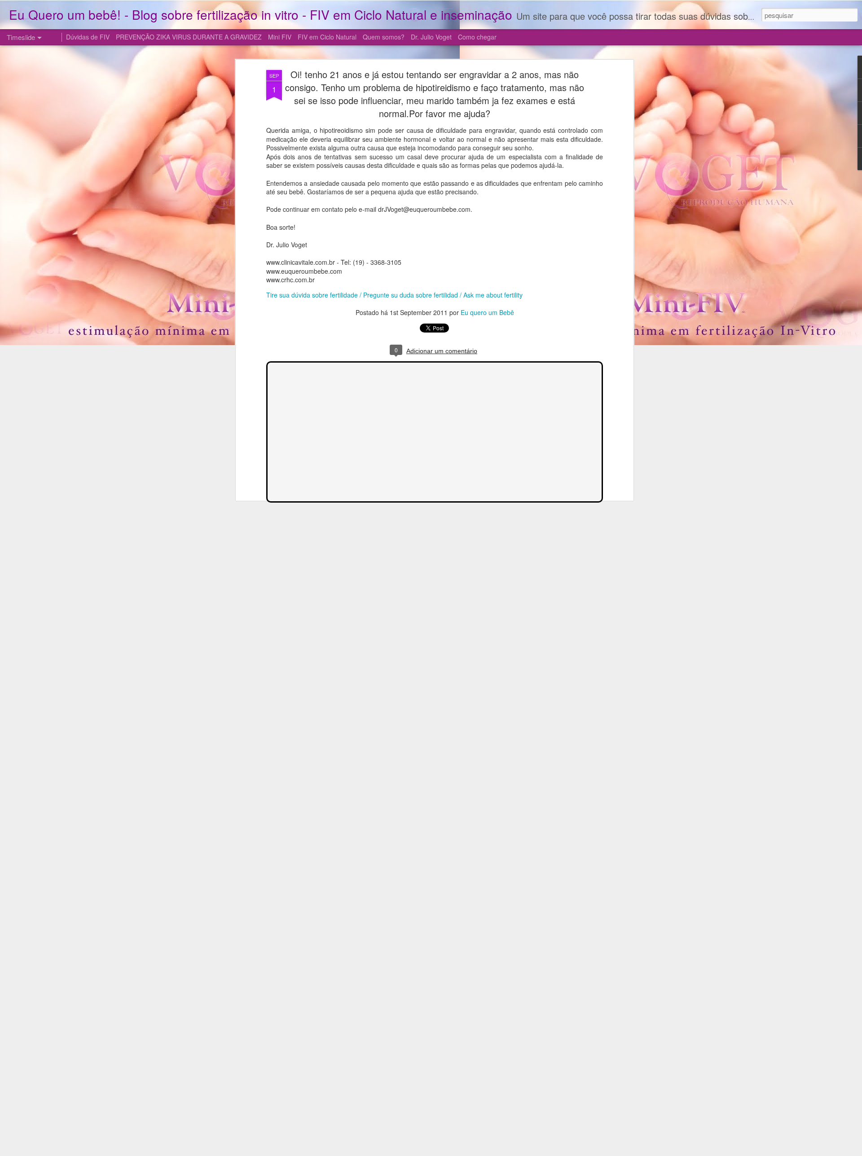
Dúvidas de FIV (88, 36)
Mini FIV (279, 36)
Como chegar (477, 36)
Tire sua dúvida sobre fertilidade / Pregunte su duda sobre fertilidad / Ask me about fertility (394, 294)
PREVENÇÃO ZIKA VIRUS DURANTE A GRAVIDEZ (189, 36)
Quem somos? (384, 36)
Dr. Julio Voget (431, 36)
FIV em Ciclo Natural (327, 36)
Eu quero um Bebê (487, 312)
